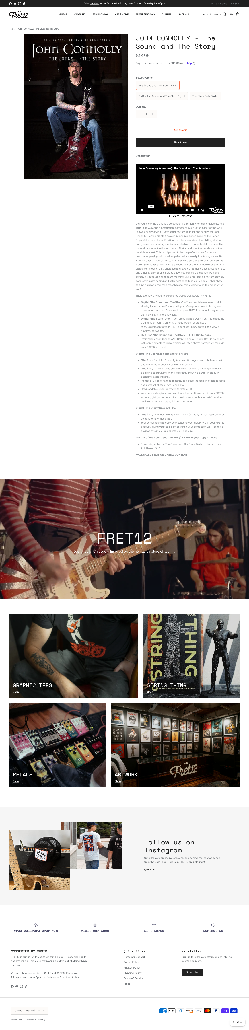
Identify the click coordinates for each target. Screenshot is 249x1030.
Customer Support (134, 957)
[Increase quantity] (153, 114)
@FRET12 (150, 869)
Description (143, 155)
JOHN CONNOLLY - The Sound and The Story (38, 29)
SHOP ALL (183, 14)
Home (12, 29)
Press (127, 983)
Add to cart (180, 130)
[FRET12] (18, 14)
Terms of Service (133, 978)
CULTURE (166, 14)
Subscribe (192, 972)
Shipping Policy (133, 973)
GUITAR (63, 14)
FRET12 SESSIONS (145, 14)
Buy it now (180, 142)
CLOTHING (79, 14)
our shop (94, 3)
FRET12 (22, 1019)
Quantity (141, 106)
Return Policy (131, 962)
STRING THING (100, 14)
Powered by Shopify (35, 1019)
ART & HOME (122, 14)
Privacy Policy (132, 967)
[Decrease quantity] (139, 114)
